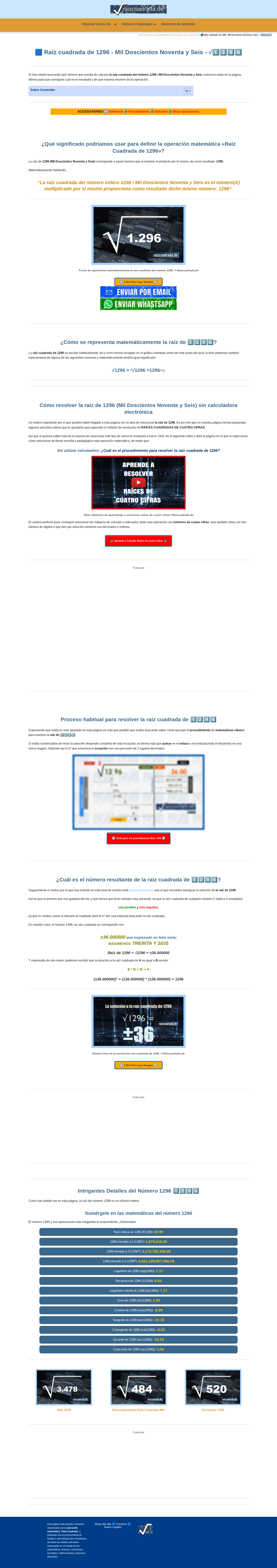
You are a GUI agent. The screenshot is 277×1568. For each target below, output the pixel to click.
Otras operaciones (186, 111)
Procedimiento (139, 111)
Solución (161, 111)
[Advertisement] (138, 630)
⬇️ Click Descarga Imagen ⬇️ (138, 281)
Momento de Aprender (178, 24)
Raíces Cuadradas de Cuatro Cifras (182, 35)
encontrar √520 (213, 1410)
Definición (116, 111)
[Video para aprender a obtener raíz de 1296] (138, 483)
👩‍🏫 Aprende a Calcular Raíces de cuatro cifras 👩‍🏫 (138, 540)
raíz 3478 (64, 1410)
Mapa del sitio (103, 1523)
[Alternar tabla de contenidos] (185, 91)
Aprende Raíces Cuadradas (151, 35)
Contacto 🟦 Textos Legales (117, 1525)
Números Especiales (137, 24)
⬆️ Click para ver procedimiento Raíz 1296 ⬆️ (138, 838)
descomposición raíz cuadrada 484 (138, 1410)
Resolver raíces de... (97, 24)
